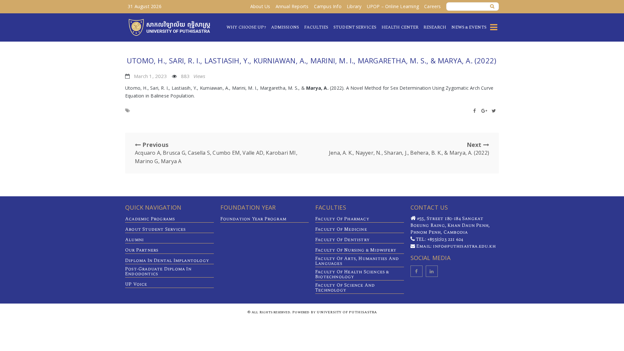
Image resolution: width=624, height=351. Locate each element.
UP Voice (136, 284)
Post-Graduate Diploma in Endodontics (158, 271)
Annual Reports (292, 6)
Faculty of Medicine (341, 229)
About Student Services (155, 229)
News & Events (468, 27)
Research (434, 27)
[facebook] (416, 271)
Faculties (316, 27)
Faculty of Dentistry (342, 239)
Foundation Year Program (253, 218)
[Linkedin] (432, 271)
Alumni (134, 239)
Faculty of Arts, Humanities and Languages (357, 261)
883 (193, 76)
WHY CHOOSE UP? (246, 27)
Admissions (285, 27)
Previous (216, 153)
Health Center (400, 27)
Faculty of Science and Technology (345, 287)
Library (354, 6)
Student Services (354, 27)
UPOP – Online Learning (393, 6)
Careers (432, 6)
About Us (260, 6)
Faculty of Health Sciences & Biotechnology (352, 274)
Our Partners (141, 250)
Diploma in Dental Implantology (167, 260)
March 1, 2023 (150, 76)
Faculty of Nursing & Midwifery (355, 250)
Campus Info (328, 6)
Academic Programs (150, 218)
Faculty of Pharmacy (342, 218)
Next (409, 148)
